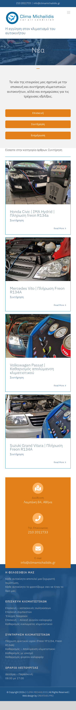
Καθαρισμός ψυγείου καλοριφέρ (24, 657)
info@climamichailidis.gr (47, 3)
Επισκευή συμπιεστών (18, 612)
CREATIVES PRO (45, 695)
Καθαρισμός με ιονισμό (19, 653)
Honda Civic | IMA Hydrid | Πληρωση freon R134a (32, 213)
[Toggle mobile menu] (69, 12)
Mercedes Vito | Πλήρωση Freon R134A (37, 290)
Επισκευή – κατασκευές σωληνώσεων (28, 608)
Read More (59, 228)
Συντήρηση (17, 220)
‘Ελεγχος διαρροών (16, 616)
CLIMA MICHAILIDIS (37, 692)
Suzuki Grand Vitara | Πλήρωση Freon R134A (36, 447)
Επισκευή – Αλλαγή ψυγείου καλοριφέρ (28, 620)
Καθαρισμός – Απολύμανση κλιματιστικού (30, 649)
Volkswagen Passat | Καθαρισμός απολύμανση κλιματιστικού (32, 368)
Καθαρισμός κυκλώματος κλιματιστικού (28, 624)
